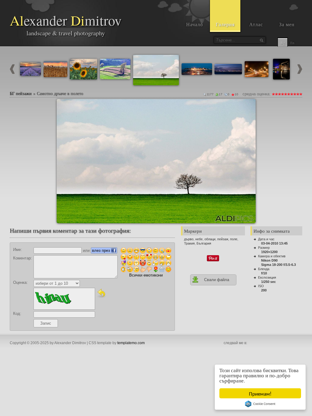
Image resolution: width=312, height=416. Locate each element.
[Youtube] (265, 343)
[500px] (292, 343)
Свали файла (216, 279)
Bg (283, 42)
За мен (287, 24)
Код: (17, 313)
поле (233, 239)
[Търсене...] (261, 40)
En (292, 42)
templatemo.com (131, 343)
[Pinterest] (272, 343)
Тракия (189, 243)
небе (199, 239)
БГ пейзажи (21, 93)
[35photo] (299, 343)
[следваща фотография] (299, 72)
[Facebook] (252, 343)
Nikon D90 (269, 260)
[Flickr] (285, 343)
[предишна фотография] (12, 72)
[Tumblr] (278, 343)
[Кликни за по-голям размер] (63, 105)
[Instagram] (258, 343)
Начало (194, 24)
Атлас (256, 24)
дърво (188, 239)
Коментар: (22, 258)
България (204, 243)
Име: (17, 249)
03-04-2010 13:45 (274, 243)
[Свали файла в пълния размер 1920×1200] (248, 105)
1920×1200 (269, 252)
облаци (209, 239)
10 (300, 94)
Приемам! (260, 393)
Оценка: (20, 282)
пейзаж (222, 239)
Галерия (225, 24)
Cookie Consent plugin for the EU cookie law (260, 403)
